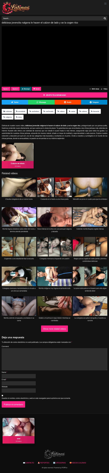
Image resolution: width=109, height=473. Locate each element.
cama (73, 111)
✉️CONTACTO (28, 462)
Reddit (69, 102)
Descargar (27, 89)
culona (84, 111)
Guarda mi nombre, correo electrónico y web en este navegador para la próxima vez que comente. (36, 398)
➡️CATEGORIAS (59, 462)
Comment (5, 346)
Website (5, 386)
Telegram (95, 102)
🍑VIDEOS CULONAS (78, 462)
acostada (21, 111)
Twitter (16, 102)
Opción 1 (6, 89)
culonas (8, 111)
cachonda (49, 111)
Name (4, 372)
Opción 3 (15, 89)
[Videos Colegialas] (16, 8)
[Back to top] (103, 466)
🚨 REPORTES (43, 462)
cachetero (35, 111)
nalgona (8, 117)
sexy (20, 117)
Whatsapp (42, 102)
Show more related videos (54, 328)
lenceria (96, 111)
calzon (62, 111)
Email (4, 379)
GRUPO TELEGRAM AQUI (56, 95)
